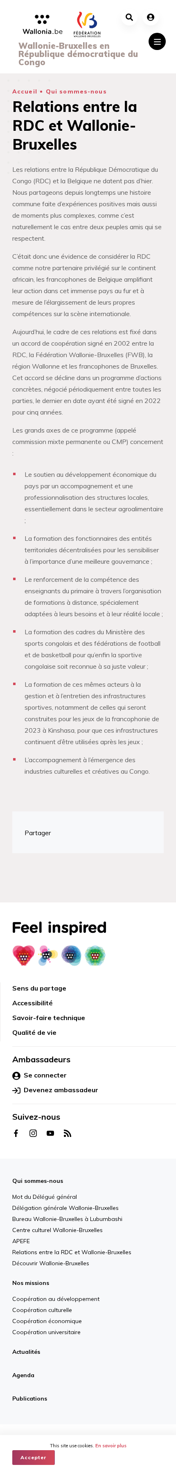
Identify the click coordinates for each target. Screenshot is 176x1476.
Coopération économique (47, 1321)
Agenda (23, 1375)
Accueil (24, 91)
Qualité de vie (34, 1032)
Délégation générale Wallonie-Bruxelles (65, 1208)
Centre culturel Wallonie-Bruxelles (57, 1230)
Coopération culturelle (42, 1310)
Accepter (33, 1457)
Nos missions (30, 1283)
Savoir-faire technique (48, 1018)
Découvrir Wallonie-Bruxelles (50, 1263)
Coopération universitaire (46, 1332)
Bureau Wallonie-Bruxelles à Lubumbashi (67, 1219)
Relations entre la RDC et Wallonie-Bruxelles (71, 1252)
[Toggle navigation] (157, 41)
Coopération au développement (55, 1299)
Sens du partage (39, 988)
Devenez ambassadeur (61, 1090)
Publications (29, 1398)
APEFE (21, 1241)
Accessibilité (32, 1003)
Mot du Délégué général (44, 1196)
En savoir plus (110, 1446)
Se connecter (45, 1075)
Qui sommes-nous (76, 91)
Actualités (26, 1351)
